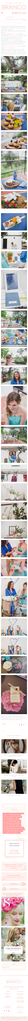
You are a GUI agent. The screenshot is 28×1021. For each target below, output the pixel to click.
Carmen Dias (17, 1019)
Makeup (19, 822)
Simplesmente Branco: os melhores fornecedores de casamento (14, 6)
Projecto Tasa (11, 40)
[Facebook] (4, 1010)
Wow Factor (5, 832)
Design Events (8, 22)
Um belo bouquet (15, 829)
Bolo (12, 815)
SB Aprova (19, 825)
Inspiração (4, 822)
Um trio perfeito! (21, 829)
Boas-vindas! (9, 815)
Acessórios (12, 813)
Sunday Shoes (5, 829)
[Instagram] (11, 1010)
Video (14, 831)
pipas (20, 46)
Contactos (20, 991)
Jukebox (9, 822)
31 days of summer (6, 813)
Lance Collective (10, 1018)
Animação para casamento (19, 813)
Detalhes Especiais (6, 818)
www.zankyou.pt (14, 988)
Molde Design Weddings (7, 824)
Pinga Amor (5, 825)
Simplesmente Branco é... (15, 827)
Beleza (4, 815)
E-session (14, 818)
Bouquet (16, 815)
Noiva (13, 824)
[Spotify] (8, 1010)
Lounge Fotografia (14, 822)
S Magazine (22, 827)
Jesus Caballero (13, 35)
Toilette (10, 829)
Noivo (16, 824)
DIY (10, 818)
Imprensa (7, 993)
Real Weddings (10, 825)
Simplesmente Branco (6, 827)
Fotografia (12, 820)
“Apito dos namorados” (10, 47)
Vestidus (11, 831)
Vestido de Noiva (5, 831)
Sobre (7, 991)
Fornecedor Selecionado (18, 22)
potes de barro (10, 44)
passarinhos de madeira (12, 46)
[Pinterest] (6, 1010)
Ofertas (19, 824)
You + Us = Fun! (11, 832)
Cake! (19, 815)
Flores (18, 818)
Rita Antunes (23, 1018)
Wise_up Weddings (19, 831)
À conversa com (17, 832)
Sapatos (15, 825)
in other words (18, 820)
